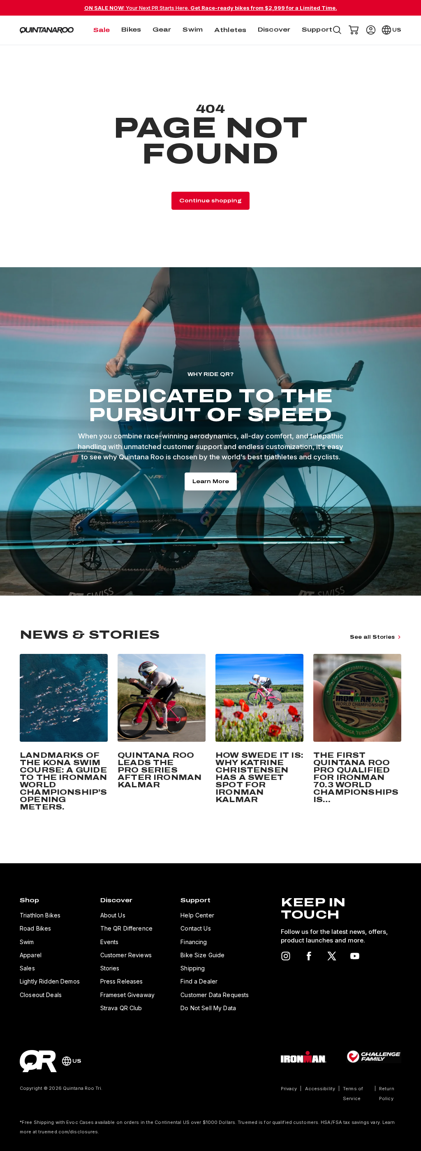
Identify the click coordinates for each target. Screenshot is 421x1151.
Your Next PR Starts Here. (210, 8)
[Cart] (354, 30)
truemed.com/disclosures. (68, 1132)
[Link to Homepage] (38, 1061)
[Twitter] (332, 956)
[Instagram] (286, 956)
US (396, 30)
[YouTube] (355, 956)
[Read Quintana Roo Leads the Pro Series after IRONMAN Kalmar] (162, 734)
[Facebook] (309, 956)
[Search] (337, 30)
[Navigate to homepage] (47, 30)
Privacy (289, 1088)
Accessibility (320, 1088)
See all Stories (372, 637)
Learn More (210, 481)
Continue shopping (210, 201)
